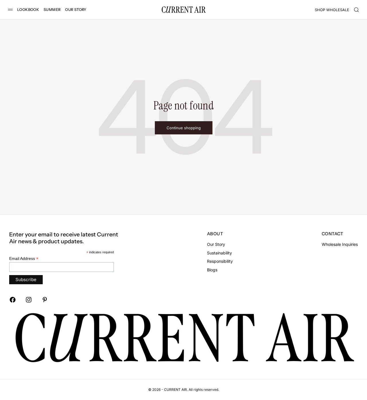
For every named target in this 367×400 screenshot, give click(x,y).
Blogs (212, 269)
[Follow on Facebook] (12, 299)
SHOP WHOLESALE (332, 10)
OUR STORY (75, 9)
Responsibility (220, 261)
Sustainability (219, 252)
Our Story (216, 244)
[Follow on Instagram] (28, 299)
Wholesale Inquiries (340, 244)
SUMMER (52, 9)
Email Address (23, 258)
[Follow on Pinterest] (44, 299)
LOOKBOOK (28, 9)
